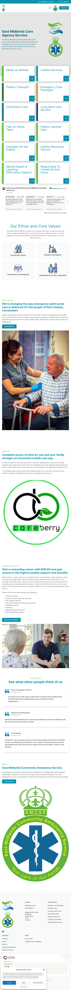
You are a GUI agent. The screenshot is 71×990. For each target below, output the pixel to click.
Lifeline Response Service (55, 922)
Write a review (48, 213)
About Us (4, 944)
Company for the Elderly (54, 919)
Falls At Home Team (53, 914)
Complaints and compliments (33, 941)
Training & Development (9, 947)
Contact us (64, 8)
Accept (9, 982)
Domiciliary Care (52, 908)
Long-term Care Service (54, 911)
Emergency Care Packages (55, 905)
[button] (44, 970)
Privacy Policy (23, 986)
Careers (4, 941)
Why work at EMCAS (11, 620)
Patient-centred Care (54, 916)
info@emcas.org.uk (30, 905)
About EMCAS (9, 326)
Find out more (9, 781)
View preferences (38, 982)
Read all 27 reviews (60, 213)
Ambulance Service (7, 950)
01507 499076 (29, 908)
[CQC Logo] (9, 959)
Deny (23, 982)
